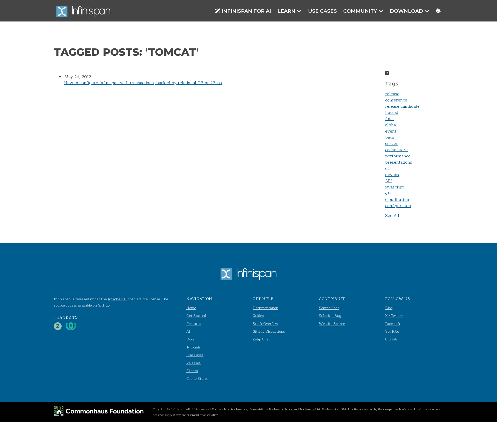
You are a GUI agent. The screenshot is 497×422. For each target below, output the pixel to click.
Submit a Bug (330, 316)
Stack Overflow (265, 324)
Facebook (392, 324)
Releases (193, 363)
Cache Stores (197, 379)
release (392, 94)
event (390, 131)
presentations (398, 162)
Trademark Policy (281, 409)
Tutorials (193, 347)
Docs (190, 339)
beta (389, 137)
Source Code (329, 308)
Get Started (196, 316)
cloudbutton (397, 199)
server (391, 143)
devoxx (392, 174)
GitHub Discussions (269, 331)
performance (398, 156)
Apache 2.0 (117, 299)
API (388, 181)
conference (396, 100)
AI (188, 331)
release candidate (402, 106)
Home (191, 308)
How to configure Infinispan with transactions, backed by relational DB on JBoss (143, 82)
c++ (388, 193)
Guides (258, 316)
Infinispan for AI (246, 11)
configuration (398, 205)
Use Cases (322, 11)
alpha (390, 125)
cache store (396, 150)
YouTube (392, 331)
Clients (192, 371)
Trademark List (309, 409)
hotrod (391, 112)
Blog (389, 308)
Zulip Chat (261, 339)
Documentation (265, 308)
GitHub (103, 305)
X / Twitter (394, 316)
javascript (394, 187)
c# (387, 168)
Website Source (332, 324)
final (389, 118)
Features (193, 324)
